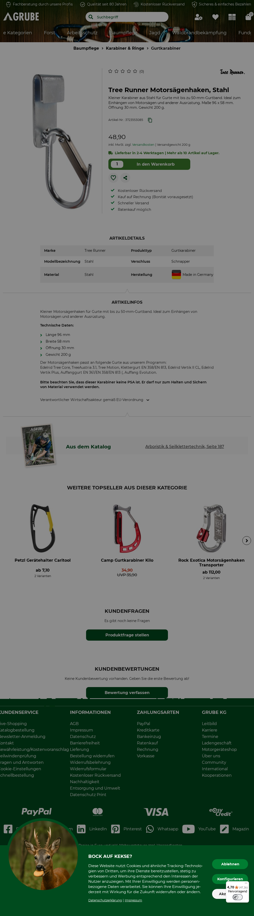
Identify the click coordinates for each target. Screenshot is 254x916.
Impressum (133, 900)
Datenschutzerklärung (105, 900)
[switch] (238, 897)
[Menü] (246, 884)
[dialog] (127, 458)
